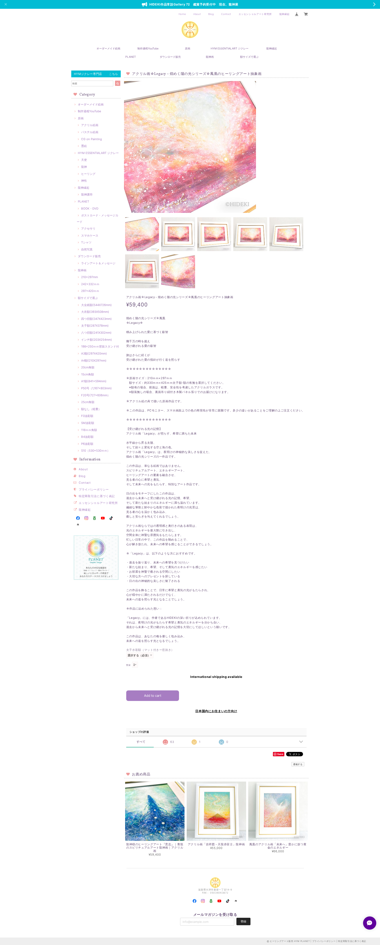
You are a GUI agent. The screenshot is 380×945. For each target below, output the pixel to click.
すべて (141, 741)
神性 (84, 180)
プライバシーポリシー (94, 489)
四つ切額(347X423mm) (96, 318)
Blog (211, 14)
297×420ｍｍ (90, 291)
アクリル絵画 (89, 125)
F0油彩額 (87, 416)
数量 (128, 665)
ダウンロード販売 (170, 56)
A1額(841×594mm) (93, 381)
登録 (243, 921)
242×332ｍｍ (90, 284)
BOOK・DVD (89, 208)
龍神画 (210, 56)
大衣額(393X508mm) (95, 311)
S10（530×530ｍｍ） (95, 450)
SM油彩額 (87, 423)
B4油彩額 (87, 436)
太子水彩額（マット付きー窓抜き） (150, 650)
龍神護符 (87, 194)
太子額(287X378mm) (95, 325)
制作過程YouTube (148, 48)
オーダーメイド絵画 (108, 48)
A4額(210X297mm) (93, 360)
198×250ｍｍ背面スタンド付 (100, 346)
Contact (226, 14)
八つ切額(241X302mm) (96, 332)
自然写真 (87, 249)
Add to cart (152, 695)
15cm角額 (87, 374)
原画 (187, 48)
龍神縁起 (284, 14)
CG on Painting (91, 139)
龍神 (84, 166)
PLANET (130, 56)
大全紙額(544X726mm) (96, 305)
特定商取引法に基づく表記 (97, 496)
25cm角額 (87, 402)
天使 (84, 159)
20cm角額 (87, 367)
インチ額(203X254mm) (96, 339)
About (197, 14)
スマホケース (89, 235)
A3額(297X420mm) (94, 353)
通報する (298, 764)
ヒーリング (88, 174)
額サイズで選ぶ (249, 56)
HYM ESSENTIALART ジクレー (229, 48)
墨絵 (84, 146)
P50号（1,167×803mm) (96, 388)
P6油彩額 (87, 443)
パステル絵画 (89, 132)
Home (182, 14)
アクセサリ (88, 228)
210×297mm (89, 277)
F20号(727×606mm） (95, 395)
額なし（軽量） (91, 409)
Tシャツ (86, 242)
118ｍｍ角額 (89, 430)
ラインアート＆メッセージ (98, 263)
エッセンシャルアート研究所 (255, 14)
